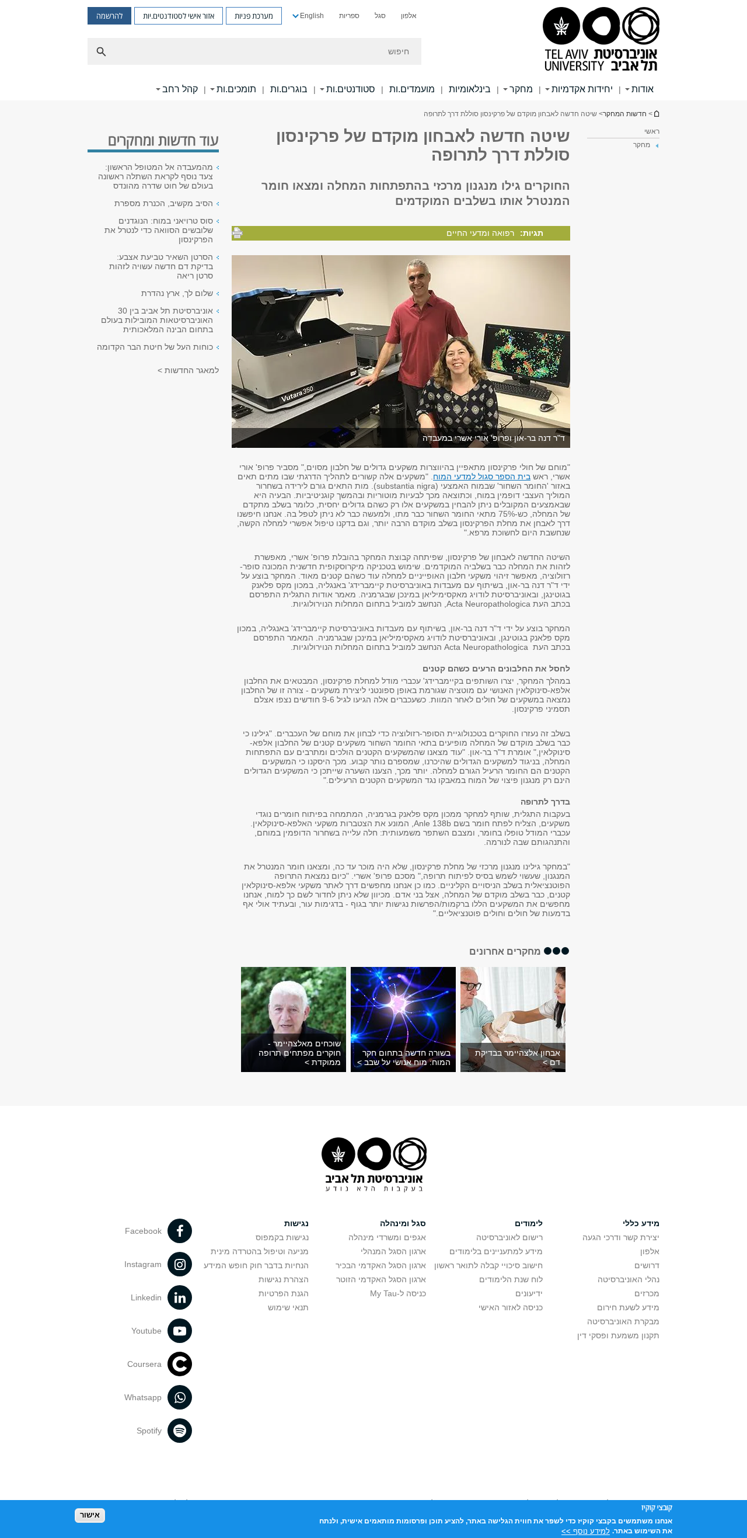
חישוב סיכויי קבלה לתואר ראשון (488, 1265)
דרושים (646, 1265)
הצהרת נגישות (284, 1279)
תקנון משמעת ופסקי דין (618, 1335)
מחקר (521, 89)
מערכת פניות (254, 16)
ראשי (651, 131)
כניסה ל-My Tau (398, 1293)
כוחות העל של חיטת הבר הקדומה (155, 347)
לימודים (529, 1223)
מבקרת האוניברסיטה (623, 1321)
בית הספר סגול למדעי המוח (481, 476)
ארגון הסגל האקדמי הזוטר (381, 1279)
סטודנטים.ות (350, 89)
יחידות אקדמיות (582, 89)
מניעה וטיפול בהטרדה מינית (260, 1251)
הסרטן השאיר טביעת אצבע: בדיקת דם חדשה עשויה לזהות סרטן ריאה (161, 266)
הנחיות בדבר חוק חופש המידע (256, 1265)
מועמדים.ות (412, 89)
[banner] (373, 50)
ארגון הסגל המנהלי (393, 1251)
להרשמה (109, 16)
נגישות (296, 1223)
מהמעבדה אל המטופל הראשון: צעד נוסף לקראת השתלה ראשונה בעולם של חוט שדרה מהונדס (155, 176)
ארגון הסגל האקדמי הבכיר (381, 1265)
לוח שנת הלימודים (511, 1279)
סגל (380, 16)
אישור (90, 1515)
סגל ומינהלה (403, 1223)
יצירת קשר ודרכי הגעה (620, 1237)
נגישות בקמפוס (282, 1237)
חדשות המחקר (625, 114)
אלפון (409, 16)
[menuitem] (408, 16)
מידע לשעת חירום (628, 1307)
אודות (642, 89)
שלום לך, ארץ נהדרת (177, 293)
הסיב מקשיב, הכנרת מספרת (163, 203)
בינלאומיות (470, 89)
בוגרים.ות (289, 89)
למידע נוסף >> (585, 1530)
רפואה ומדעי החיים (480, 233)
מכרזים (646, 1293)
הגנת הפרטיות (284, 1293)
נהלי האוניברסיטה (628, 1279)
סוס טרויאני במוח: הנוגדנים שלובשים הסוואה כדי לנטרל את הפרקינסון (158, 230)
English (312, 16)
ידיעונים (529, 1293)
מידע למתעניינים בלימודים (496, 1251)
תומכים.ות (236, 89)
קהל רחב (180, 89)
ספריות (349, 16)
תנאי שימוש (288, 1307)
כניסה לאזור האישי (511, 1307)
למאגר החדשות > (188, 370)
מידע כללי (641, 1223)
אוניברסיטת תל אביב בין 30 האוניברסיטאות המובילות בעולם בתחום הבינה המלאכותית (157, 320)
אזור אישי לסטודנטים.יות (178, 16)
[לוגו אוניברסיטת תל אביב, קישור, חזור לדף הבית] (601, 40)
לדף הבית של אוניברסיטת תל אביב (656, 113)
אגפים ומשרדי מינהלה (387, 1237)
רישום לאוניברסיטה (509, 1237)
